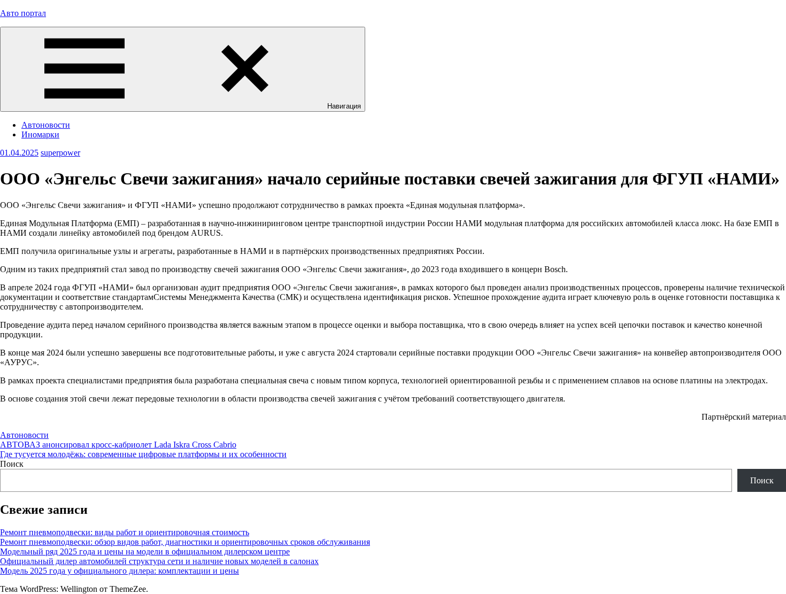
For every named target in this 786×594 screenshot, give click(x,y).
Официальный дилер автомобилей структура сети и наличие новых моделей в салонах (159, 561)
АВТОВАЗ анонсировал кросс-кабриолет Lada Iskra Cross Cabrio (118, 444)
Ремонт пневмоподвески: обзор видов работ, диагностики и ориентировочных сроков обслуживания (185, 541)
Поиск (12, 463)
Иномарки (40, 134)
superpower (60, 152)
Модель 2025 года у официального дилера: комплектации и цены (119, 570)
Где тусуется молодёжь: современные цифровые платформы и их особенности (143, 454)
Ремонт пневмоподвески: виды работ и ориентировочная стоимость (124, 532)
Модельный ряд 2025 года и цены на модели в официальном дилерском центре (145, 551)
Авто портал (23, 13)
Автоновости (45, 124)
